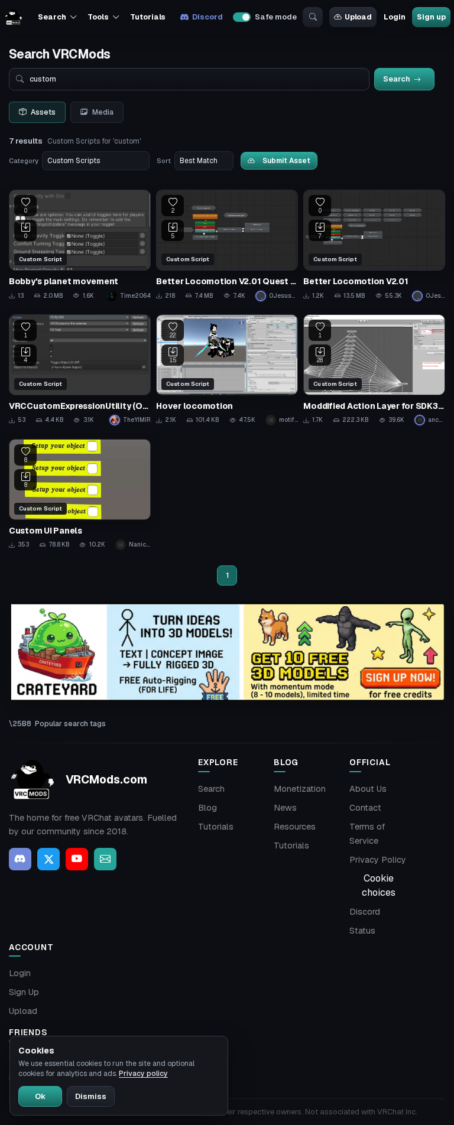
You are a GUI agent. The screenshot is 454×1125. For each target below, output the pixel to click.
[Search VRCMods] (313, 17)
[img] (227, 652)
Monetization (300, 788)
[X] (48, 859)
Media (103, 112)
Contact (365, 807)
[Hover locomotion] (227, 370)
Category (23, 161)
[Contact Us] (105, 859)
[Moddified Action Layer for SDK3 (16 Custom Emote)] (374, 370)
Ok (40, 1096)
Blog (207, 807)
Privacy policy (143, 1073)
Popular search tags (70, 723)
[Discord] (20, 859)
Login (394, 17)
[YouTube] (77, 859)
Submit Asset (286, 160)
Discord (207, 17)
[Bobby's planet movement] (80, 245)
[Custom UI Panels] (80, 495)
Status (362, 930)
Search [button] (52, 17)
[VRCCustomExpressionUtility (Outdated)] (80, 370)
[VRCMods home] (14, 17)
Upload (358, 17)
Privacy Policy (377, 859)
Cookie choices (378, 885)
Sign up (431, 17)
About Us (368, 788)
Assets (43, 112)
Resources (295, 826)
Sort (164, 161)
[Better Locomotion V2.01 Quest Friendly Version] (227, 245)
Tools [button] (97, 17)
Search (211, 788)
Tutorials (148, 17)
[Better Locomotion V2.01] (374, 245)
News (285, 807)
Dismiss (90, 1096)
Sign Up (24, 992)
